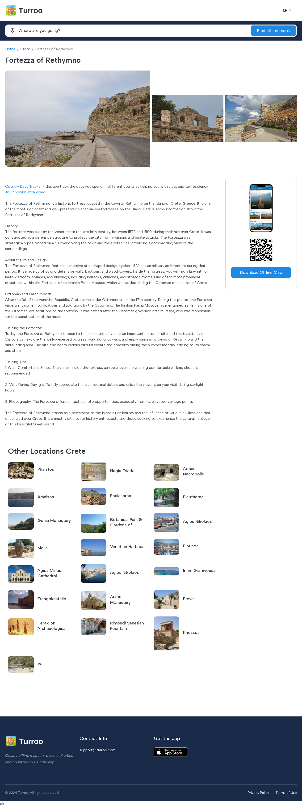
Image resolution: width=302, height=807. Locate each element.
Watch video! (35, 192)
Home (10, 49)
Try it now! (14, 192)
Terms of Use (286, 792)
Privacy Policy (258, 792)
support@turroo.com (97, 750)
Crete (25, 49)
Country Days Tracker (23, 186)
